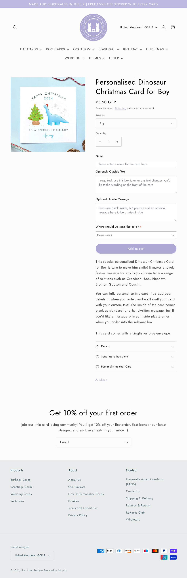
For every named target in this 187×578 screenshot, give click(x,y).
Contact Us (133, 491)
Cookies (73, 501)
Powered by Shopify (55, 570)
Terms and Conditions (82, 508)
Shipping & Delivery (139, 498)
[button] (15, 27)
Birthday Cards (21, 480)
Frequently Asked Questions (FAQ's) (144, 481)
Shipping (120, 108)
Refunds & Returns (138, 505)
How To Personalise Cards (86, 494)
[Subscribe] (126, 442)
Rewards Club (135, 512)
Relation (101, 115)
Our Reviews (76, 487)
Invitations (17, 501)
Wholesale (133, 519)
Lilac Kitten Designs (32, 570)
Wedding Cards (21, 494)
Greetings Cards (22, 487)
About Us (74, 480)
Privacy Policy (77, 515)
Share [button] (103, 380)
